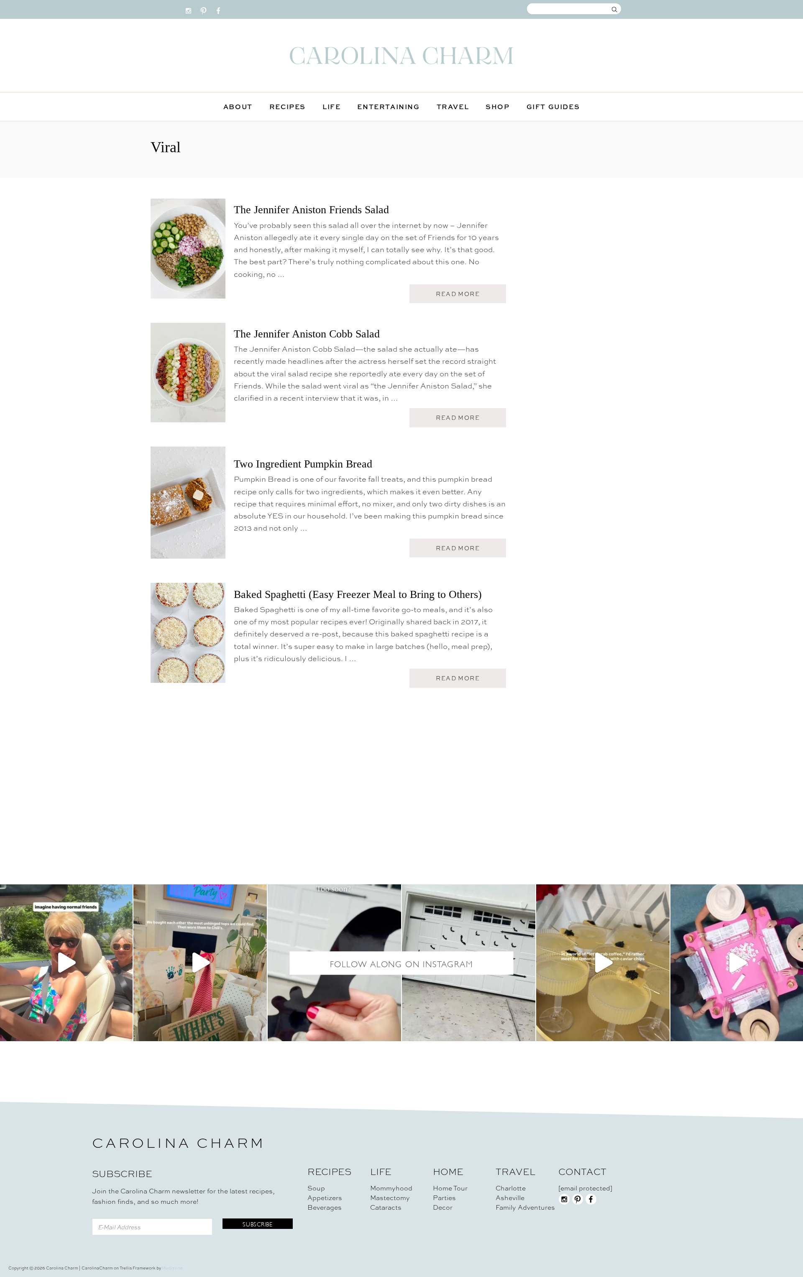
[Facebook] (218, 8)
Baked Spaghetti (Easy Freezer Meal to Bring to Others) (358, 594)
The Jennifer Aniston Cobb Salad (307, 334)
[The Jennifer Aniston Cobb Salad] (188, 376)
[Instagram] (188, 8)
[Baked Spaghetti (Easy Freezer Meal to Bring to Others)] (188, 636)
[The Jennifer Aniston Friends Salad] (188, 252)
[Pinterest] (203, 8)
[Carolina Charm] (401, 55)
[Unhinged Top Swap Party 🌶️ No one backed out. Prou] (200, 962)
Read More (460, 296)
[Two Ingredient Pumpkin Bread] (188, 506)
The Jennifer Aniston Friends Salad (311, 210)
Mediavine (172, 1268)
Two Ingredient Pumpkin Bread (303, 464)
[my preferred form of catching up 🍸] (603, 962)
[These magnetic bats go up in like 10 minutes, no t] (334, 962)
